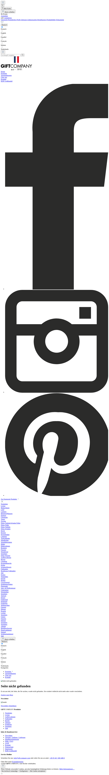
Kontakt (8, 745)
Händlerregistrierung (12, 739)
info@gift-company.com (22, 758)
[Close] (2, 773)
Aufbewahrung (10, 717)
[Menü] (3, 2)
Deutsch (3, 29)
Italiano (3, 45)
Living (7, 715)
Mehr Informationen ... (67, 769)
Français (3, 41)
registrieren (8, 18)
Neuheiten (8, 713)
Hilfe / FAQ (9, 741)
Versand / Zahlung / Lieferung (15, 737)
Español (3, 37)
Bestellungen (42, 20)
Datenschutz (9, 747)
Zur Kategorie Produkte (9, 499)
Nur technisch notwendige (10, 771)
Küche (7, 721)
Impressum (8, 749)
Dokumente (60, 20)
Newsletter (8, 735)
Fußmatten (8, 719)
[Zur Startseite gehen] (16, 70)
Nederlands (5, 49)
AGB (7, 743)
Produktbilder (51, 20)
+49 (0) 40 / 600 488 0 (57, 758)
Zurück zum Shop (7, 695)
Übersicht (4, 20)
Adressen (24, 20)
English (3, 33)
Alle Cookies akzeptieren (37, 771)
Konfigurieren (24, 771)
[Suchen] (2, 5)
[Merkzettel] (2, 23)
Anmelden (4, 16)
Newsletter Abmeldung (8, 706)
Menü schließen (9, 12)
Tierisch (7, 722)
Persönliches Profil (14, 20)
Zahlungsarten (32, 20)
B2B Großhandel (6, 81)
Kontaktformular (17, 762)
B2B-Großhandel (11, 751)
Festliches (8, 724)
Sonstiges (8, 726)
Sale (6, 728)
